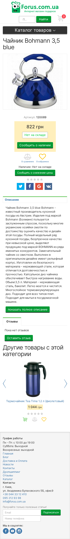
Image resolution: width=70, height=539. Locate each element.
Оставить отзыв (19, 338)
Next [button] (65, 383)
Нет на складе (35, 135)
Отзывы (8, 475)
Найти (43, 19)
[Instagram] (19, 531)
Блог (6, 457)
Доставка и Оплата (15, 460)
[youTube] (12, 531)
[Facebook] (6, 531)
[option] (35, 392)
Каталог (8, 479)
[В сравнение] (27, 158)
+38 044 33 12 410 (15, 494)
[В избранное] (42, 158)
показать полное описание (27, 309)
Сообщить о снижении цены (35, 172)
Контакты (9, 468)
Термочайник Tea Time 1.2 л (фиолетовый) (35, 401)
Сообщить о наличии (35, 145)
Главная (8, 453)
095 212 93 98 (12, 497)
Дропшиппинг (11, 471)
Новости (8, 464)
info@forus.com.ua (14, 501)
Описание (12, 199)
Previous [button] (4, 383)
